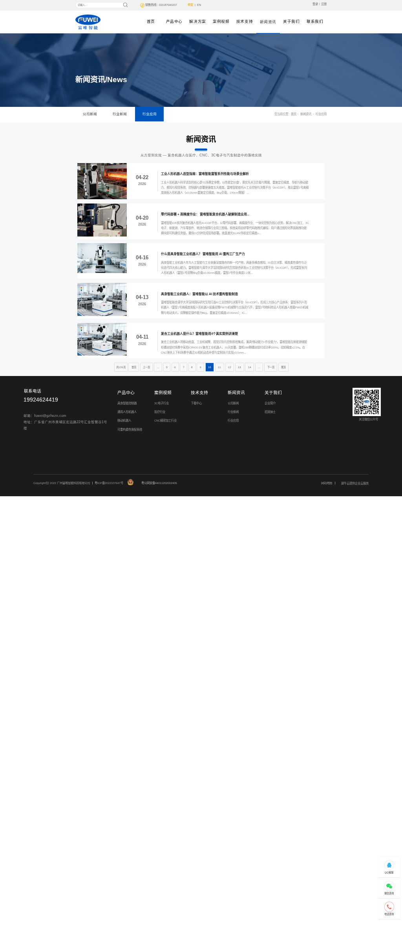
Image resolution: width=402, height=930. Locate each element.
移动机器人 (124, 420)
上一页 (146, 367)
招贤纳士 (270, 412)
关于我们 (291, 21)
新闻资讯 (268, 22)
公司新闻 (90, 114)
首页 (151, 21)
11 (219, 367)
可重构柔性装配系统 (129, 429)
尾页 (283, 367)
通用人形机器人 (127, 412)
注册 (324, 4)
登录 (315, 4)
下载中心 (196, 403)
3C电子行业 (161, 403)
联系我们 (315, 21)
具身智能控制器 (127, 403)
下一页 (270, 367)
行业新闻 (120, 114)
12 (229, 367)
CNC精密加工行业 (165, 420)
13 (239, 367)
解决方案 (197, 21)
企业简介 (270, 403)
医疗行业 (159, 412)
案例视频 (221, 21)
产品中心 (174, 21)
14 (249, 367)
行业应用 (150, 114)
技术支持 (244, 21)
